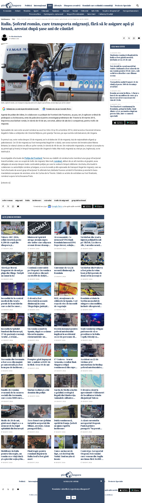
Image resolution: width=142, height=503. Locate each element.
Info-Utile (95, 11)
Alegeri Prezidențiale (75, 14)
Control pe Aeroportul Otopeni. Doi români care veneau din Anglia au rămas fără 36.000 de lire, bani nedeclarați (92, 455)
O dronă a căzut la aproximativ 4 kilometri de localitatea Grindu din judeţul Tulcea (92, 394)
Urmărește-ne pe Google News (58, 109)
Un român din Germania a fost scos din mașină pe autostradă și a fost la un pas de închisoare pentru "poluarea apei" (12, 363)
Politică (28, 5)
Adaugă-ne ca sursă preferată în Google (22, 109)
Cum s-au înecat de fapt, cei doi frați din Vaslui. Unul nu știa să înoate (64, 455)
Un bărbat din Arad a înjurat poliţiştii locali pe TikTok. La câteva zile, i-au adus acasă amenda (91, 241)
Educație (45, 11)
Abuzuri (66, 11)
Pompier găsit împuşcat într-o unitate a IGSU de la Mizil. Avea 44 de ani (39, 362)
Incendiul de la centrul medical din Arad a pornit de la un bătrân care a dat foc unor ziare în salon (12, 302)
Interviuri (91, 14)
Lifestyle (58, 5)
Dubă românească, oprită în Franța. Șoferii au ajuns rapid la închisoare (65, 424)
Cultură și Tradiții (106, 14)
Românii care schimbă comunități (98, 5)
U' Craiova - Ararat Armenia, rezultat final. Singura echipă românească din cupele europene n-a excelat (65, 363)
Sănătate (55, 11)
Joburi (17, 11)
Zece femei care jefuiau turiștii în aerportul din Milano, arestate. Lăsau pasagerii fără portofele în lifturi (39, 424)
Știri (50, 5)
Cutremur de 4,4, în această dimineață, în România (64, 270)
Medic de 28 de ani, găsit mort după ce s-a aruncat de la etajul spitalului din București (12, 424)
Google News (57, 206)
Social (75, 11)
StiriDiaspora (5, 19)
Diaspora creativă (72, 5)
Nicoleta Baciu (16, 36)
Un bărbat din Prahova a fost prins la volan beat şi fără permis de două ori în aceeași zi (92, 271)
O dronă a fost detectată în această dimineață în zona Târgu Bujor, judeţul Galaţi (37, 302)
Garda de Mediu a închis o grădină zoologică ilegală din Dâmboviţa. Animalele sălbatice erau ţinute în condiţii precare (65, 394)
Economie (7, 11)
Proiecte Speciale (123, 5)
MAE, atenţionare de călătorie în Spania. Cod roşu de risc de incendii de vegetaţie (65, 302)
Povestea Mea (35, 14)
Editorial (84, 11)
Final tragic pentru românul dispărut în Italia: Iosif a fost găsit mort (38, 455)
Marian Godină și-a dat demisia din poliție (38, 391)
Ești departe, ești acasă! (53, 14)
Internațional (40, 5)
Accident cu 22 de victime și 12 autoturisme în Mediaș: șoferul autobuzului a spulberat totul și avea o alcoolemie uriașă (92, 363)
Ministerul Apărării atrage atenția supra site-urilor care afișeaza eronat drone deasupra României (39, 241)
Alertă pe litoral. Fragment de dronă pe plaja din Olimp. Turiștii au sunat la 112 (12, 271)
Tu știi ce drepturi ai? (111, 11)
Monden (27, 11)
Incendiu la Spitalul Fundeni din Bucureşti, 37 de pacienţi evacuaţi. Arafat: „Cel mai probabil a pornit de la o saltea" (12, 332)
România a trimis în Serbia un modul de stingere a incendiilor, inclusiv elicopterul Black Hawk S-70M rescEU (91, 302)
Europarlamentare (131, 11)
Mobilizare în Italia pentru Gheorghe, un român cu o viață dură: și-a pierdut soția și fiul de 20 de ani (12, 455)
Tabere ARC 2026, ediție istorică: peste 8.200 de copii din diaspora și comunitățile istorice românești (11, 241)
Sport (36, 11)
